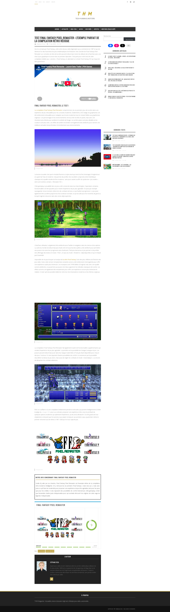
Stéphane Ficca (40, 44)
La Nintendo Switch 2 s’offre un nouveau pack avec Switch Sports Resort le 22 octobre (121, 85)
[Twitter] (133, 2)
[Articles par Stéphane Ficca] (41, 566)
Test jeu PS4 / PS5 (50, 551)
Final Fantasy (41, 551)
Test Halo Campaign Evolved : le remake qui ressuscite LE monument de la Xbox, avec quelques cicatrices (123, 136)
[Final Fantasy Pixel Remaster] (59, 525)
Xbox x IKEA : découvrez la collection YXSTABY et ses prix (121, 68)
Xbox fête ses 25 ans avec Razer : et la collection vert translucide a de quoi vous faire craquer (121, 74)
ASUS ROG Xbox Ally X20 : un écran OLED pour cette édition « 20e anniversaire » (121, 91)
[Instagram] (130, 2)
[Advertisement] (68, 287)
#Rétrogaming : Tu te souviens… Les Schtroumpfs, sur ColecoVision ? (121, 165)
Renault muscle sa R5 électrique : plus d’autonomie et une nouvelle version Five (121, 97)
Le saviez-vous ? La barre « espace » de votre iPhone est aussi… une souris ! (121, 57)
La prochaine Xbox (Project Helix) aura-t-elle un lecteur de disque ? (121, 62)
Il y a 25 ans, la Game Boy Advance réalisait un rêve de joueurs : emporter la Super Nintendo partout (123, 156)
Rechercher (107, 36)
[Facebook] (127, 2)
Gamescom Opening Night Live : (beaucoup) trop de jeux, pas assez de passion (121, 80)
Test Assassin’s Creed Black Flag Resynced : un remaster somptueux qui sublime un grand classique (123, 146)
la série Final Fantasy (69, 260)
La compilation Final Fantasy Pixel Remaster (48, 110)
